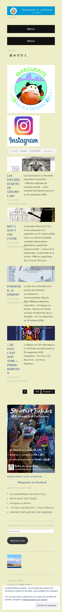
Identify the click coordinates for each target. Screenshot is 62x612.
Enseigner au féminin (20, 503)
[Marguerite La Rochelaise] (31, 9)
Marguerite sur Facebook (24, 476)
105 (37, 391)
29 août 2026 (13, 199)
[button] (15, 562)
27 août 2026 (13, 298)
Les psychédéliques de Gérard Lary (28, 493)
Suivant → (48, 391)
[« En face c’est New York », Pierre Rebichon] (31, 334)
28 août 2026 (13, 242)
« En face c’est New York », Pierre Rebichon (13, 359)
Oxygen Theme (24, 584)
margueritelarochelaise (17, 203)
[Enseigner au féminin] (31, 274)
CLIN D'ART (35, 150)
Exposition (48, 158)
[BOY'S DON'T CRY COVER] (31, 215)
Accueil (23, 150)
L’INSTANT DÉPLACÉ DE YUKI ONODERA (31, 512)
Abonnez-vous (17, 540)
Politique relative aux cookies (34, 599)
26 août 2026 (13, 377)
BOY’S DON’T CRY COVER (12, 232)
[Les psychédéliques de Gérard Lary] (31, 164)
